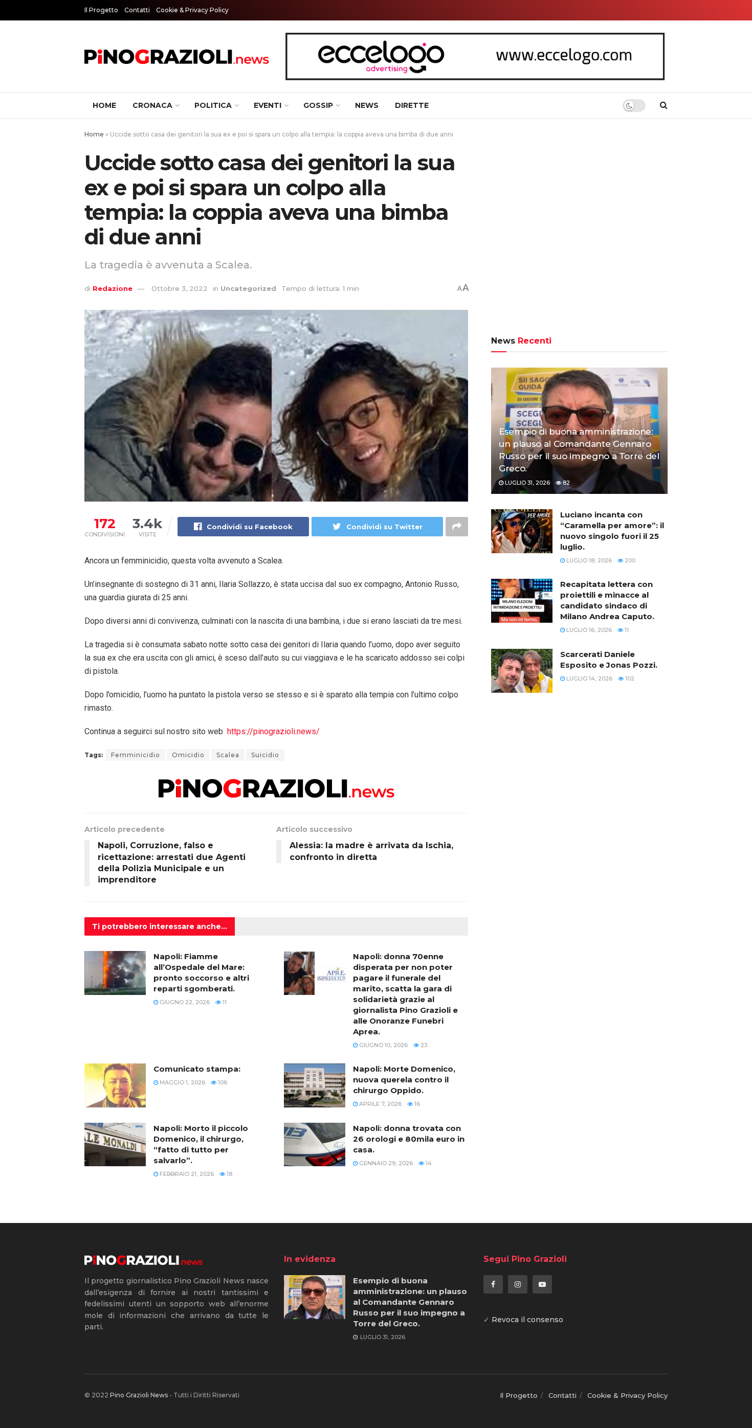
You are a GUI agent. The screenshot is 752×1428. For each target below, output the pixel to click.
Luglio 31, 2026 (526, 482)
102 (629, 678)
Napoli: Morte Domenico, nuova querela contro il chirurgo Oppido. (404, 1079)
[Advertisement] (579, 228)
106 (221, 1082)
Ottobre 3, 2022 (179, 288)
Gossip (318, 105)
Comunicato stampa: (196, 1069)
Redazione (112, 288)
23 (423, 1045)
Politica (213, 105)
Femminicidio (135, 755)
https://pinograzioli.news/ (273, 731)
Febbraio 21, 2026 (186, 1173)
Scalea (227, 755)
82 (565, 482)
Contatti (137, 10)
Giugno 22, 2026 (184, 1002)
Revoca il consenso (527, 1319)
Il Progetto (101, 10)
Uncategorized (248, 288)
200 (629, 560)
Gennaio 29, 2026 (385, 1163)
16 (416, 1103)
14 (428, 1163)
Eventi (267, 105)
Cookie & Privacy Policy (192, 10)
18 (228, 1173)
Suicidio (265, 755)
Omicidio (188, 755)
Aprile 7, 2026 (380, 1103)
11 (224, 1002)
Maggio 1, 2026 (181, 1082)
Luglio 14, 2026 (588, 678)
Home (104, 105)
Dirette (412, 105)
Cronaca (152, 105)
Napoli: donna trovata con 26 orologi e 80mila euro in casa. (409, 1138)
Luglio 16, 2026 (588, 629)
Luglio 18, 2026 (588, 560)
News (367, 105)
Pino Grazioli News (139, 1395)
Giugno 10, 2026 (383, 1045)
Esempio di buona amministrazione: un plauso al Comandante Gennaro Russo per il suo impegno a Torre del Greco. (410, 1302)
